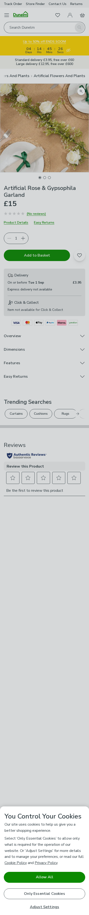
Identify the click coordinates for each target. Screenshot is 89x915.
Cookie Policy (16, 862)
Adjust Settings (44, 907)
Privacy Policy (46, 862)
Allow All (44, 877)
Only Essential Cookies (44, 893)
